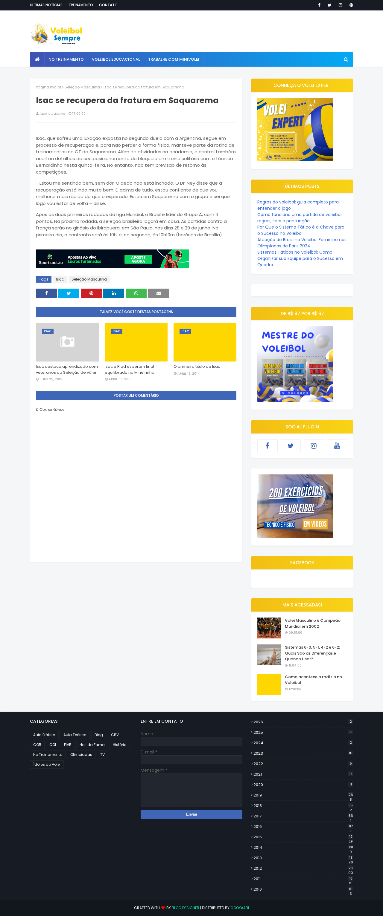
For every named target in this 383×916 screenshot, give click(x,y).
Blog (99, 734)
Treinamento (81, 4)
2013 (303, 858)
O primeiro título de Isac (197, 366)
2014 (303, 848)
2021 (302, 774)
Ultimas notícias (46, 4)
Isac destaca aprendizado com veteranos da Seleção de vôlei (67, 369)
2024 (302, 743)
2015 (303, 837)
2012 (303, 868)
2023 (302, 753)
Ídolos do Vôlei (46, 764)
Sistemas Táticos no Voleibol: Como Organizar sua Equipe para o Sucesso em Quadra (300, 258)
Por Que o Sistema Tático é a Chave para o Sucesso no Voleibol (300, 230)
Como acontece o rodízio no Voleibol (313, 680)
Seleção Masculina (82, 87)
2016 (303, 827)
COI (52, 744)
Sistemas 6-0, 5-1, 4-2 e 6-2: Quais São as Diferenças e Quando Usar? (312, 653)
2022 (302, 764)
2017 (303, 816)
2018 (303, 806)
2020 (302, 785)
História (120, 744)
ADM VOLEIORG (52, 113)
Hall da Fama (92, 744)
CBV (115, 734)
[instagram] (340, 5)
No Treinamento (47, 754)
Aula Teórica (74, 734)
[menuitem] (37, 59)
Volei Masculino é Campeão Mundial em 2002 (313, 623)
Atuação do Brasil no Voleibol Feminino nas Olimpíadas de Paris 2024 (301, 243)
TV (102, 754)
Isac (60, 279)
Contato (108, 4)
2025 (302, 732)
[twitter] (330, 5)
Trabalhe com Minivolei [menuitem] (173, 59)
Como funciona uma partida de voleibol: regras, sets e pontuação (299, 218)
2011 (302, 879)
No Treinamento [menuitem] (66, 59)
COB (37, 744)
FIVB (68, 744)
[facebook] (319, 5)
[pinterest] (350, 5)
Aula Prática (44, 734)
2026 (302, 722)
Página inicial (48, 87)
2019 (303, 795)
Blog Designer (185, 907)
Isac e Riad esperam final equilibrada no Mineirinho (129, 369)
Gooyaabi (239, 907)
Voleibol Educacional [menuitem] (116, 59)
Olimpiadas (81, 754)
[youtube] (337, 445)
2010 (302, 889)
